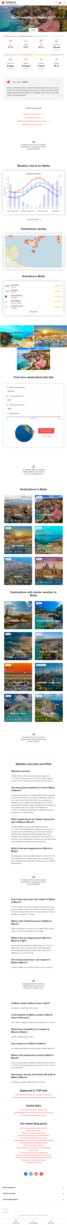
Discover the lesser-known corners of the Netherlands (33, 1135)
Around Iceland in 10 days (33, 1130)
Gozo (14, 287)
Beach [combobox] (10, 400)
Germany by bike (33, 1150)
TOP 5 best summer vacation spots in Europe (33, 1115)
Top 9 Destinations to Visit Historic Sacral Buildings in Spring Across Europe (33, 1097)
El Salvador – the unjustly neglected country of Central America (33, 1157)
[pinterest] (41, 1174)
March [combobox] (10, 408)
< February (19, 30)
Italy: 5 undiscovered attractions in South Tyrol (33, 1138)
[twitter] (31, 1174)
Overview (33, 26)
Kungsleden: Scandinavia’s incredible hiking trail (33, 1142)
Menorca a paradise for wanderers (33, 1145)
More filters (46, 436)
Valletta (14, 297)
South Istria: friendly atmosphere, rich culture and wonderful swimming (33, 1140)
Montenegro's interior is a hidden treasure (33, 1133)
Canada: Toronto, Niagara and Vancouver (34, 1160)
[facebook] (25, 1174)
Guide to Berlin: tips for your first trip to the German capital (33, 1147)
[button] (8, 257)
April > (46, 30)
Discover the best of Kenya (33, 1162)
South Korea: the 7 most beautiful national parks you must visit (33, 1155)
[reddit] (36, 1174)
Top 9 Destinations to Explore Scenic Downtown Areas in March (33, 1094)
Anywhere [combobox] (11, 391)
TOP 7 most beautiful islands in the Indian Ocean (33, 1152)
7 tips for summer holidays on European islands (33, 1109)
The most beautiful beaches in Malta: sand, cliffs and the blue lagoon (33, 1112)
